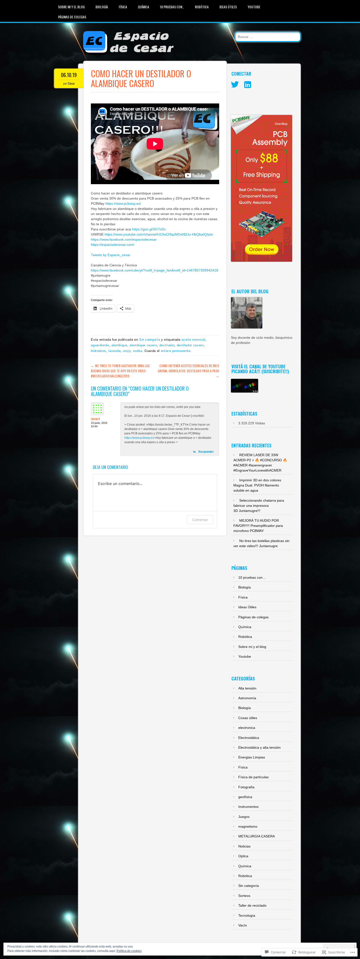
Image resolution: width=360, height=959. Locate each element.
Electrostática (248, 738)
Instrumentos (248, 807)
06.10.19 (69, 75)
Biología (102, 6)
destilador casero (190, 345)
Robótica (202, 6)
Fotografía (246, 787)
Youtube (254, 6)
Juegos (244, 817)
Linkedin (248, 85)
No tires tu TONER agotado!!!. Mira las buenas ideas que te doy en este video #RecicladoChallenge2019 (120, 370)
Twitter (235, 85)
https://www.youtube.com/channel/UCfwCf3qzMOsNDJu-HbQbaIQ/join (159, 234)
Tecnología (246, 915)
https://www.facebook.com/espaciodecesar (124, 239)
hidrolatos (98, 351)
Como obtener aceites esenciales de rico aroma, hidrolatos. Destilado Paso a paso (188, 370)
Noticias (244, 846)
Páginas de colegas (72, 16)
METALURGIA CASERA (256, 836)
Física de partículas (253, 777)
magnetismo (247, 826)
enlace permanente (176, 351)
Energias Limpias (251, 757)
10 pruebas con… (172, 6)
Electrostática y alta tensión (259, 747)
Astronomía (247, 698)
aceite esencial (193, 339)
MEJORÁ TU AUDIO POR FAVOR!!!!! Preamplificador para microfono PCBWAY (258, 526)
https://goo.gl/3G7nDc (149, 229)
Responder (206, 451)
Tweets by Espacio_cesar (110, 255)
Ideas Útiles (228, 6)
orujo (127, 351)
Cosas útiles (247, 718)
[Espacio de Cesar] (127, 56)
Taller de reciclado (252, 905)
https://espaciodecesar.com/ (112, 245)
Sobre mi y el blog (71, 6)
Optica (243, 856)
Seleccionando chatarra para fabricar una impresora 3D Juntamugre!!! (258, 505)
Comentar (200, 520)
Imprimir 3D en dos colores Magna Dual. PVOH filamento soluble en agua (257, 485)
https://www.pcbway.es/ (123, 203)
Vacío (242, 925)
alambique (119, 345)
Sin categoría (149, 339)
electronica (246, 728)
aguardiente (100, 345)
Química (143, 6)
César (71, 83)
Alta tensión (247, 688)
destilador (167, 345)
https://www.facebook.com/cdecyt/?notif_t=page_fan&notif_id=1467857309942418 (154, 270)
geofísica (245, 797)
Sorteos (244, 896)
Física (123, 6)
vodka (137, 351)
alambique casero (143, 345)
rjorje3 (95, 419)
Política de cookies (129, 951)
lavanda (114, 351)
